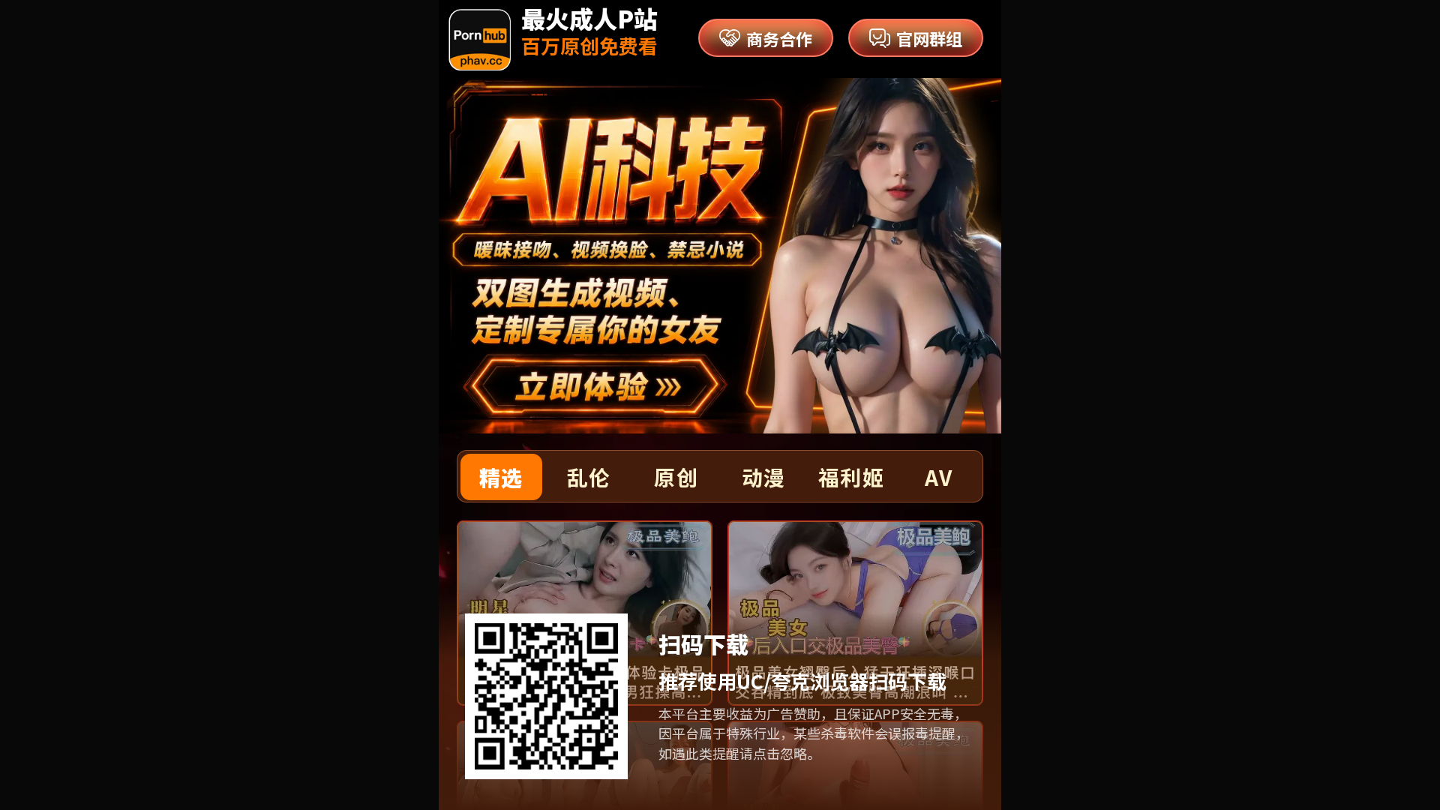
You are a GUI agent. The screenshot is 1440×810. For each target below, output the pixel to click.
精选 (501, 477)
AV (938, 477)
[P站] (479, 39)
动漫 (764, 477)
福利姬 (851, 477)
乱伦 (589, 477)
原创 (676, 477)
